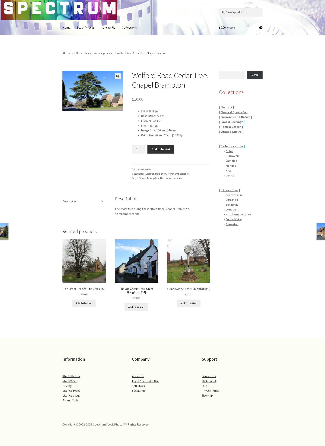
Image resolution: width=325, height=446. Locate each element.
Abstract (226, 107)
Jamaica (231, 161)
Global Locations (232, 146)
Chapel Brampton (156, 173)
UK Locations (83, 53)
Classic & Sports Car (234, 112)
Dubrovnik (232, 156)
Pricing (67, 386)
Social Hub (139, 390)
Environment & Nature (236, 117)
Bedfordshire (234, 195)
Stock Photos (85, 27)
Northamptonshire (104, 53)
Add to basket (161, 149)
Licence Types (71, 390)
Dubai (229, 151)
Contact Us (108, 27)
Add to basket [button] (84, 303)
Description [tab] (69, 201)
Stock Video (69, 381)
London (231, 209)
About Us (138, 376)
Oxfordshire (233, 219)
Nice (228, 170)
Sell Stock (138, 386)
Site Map (207, 395)
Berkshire (232, 199)
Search (255, 74)
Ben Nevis (232, 204)
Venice (230, 175)
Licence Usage (71, 395)
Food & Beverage (232, 122)
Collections (129, 27)
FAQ (204, 386)
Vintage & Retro (231, 131)
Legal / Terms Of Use (145, 381)
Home (66, 27)
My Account (209, 381)
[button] (118, 76)
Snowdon (232, 224)
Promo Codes (71, 400)
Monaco (231, 165)
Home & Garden (231, 127)
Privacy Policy (210, 390)
